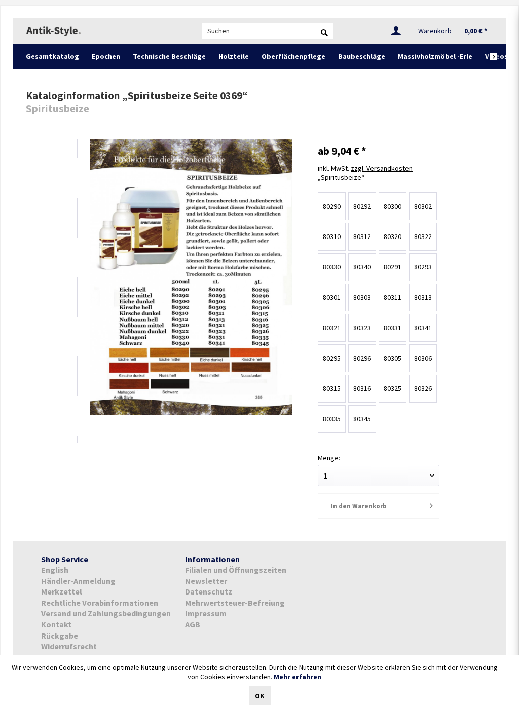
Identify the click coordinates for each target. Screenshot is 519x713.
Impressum (206, 613)
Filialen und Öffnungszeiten (235, 570)
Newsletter (206, 581)
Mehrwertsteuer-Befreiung (235, 603)
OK (260, 695)
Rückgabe (59, 635)
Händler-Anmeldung (78, 581)
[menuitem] (267, 31)
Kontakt (56, 624)
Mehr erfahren (297, 676)
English (54, 570)
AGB (192, 624)
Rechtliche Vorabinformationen (99, 603)
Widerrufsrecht (69, 646)
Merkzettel (61, 591)
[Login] (396, 31)
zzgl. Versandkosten (382, 168)
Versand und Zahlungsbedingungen (106, 613)
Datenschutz (208, 591)
